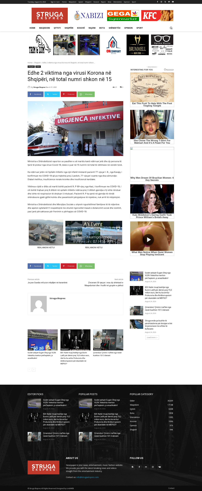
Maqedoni (64, 349)
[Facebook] (157, 2)
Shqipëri (37, 62)
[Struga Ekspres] (29, 87)
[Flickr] (146, 467)
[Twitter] (165, 2)
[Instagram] (161, 2)
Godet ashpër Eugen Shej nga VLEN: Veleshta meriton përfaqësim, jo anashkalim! (42, 355)
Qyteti (30, 349)
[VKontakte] (159, 467)
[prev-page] (29, 369)
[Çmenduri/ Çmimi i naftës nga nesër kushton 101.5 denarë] (108, 339)
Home (30, 62)
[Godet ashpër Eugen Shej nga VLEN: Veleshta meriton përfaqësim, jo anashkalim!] (43, 339)
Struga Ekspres (39, 87)
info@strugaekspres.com (88, 477)
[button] (171, 28)
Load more (151, 337)
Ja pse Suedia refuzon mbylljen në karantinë (47, 282)
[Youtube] (172, 2)
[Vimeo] (169, 2)
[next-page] (33, 369)
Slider (38, 67)
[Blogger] (132, 467)
